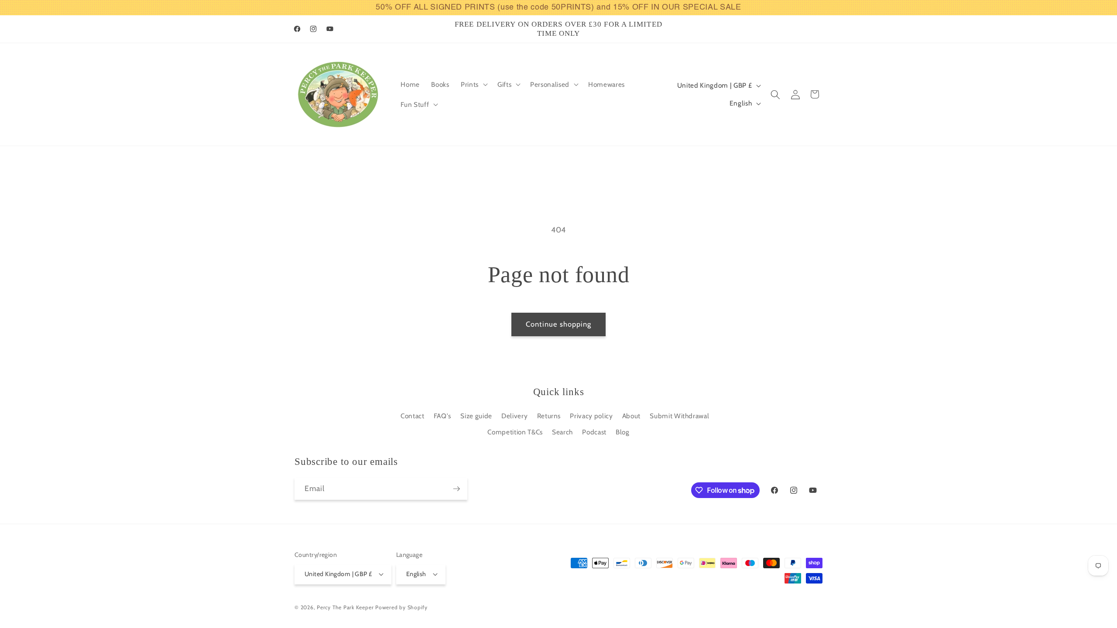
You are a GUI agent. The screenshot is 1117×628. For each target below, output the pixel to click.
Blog (623, 432)
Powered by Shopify (401, 607)
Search (562, 432)
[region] (558, 7)
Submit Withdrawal (679, 416)
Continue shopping (559, 324)
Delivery (514, 416)
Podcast (594, 432)
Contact (413, 416)
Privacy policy (591, 416)
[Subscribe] (456, 489)
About (631, 416)
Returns (549, 416)
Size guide (476, 416)
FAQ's (442, 416)
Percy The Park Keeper (345, 607)
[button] (473, 85)
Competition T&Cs (515, 432)
